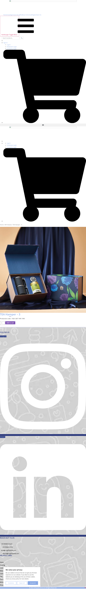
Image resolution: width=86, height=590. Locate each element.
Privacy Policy (4, 585)
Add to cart (10, 323)
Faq (1, 576)
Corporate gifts (17, 15)
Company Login (12, 49)
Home (5, 15)
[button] (43, 125)
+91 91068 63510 (8, 547)
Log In (8, 45)
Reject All (22, 583)
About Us (24, 15)
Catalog (9, 15)
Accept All (33, 583)
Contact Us (37, 15)
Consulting (30, 15)
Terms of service (5, 579)
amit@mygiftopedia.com (8, 550)
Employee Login (12, 47)
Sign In (5, 43)
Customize (11, 583)
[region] (21, 577)
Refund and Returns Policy (8, 582)
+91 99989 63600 (6, 544)
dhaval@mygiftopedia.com (11, 553)
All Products (8, 225)
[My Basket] (85, 587)
